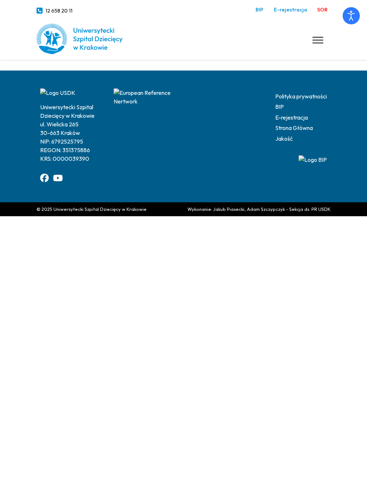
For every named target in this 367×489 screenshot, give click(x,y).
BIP (259, 9)
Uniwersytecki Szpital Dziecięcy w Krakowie (100, 209)
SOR (322, 9)
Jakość (284, 138)
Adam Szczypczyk (266, 209)
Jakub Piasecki (228, 209)
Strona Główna (294, 127)
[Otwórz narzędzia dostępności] (351, 15)
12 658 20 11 (59, 11)
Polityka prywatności (301, 96)
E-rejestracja (290, 9)
